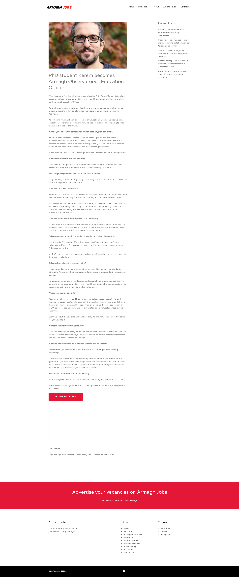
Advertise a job (169, 7)
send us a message (128, 500)
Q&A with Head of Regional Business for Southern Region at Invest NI (173, 53)
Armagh (73, 99)
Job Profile (109, 455)
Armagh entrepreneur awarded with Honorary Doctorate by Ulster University (173, 64)
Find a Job (142, 7)
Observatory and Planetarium (91, 99)
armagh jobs (60, 455)
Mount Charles (131, 540)
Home (131, 7)
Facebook (165, 528)
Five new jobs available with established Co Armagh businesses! (171, 32)
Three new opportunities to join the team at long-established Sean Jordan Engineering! (174, 43)
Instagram (165, 534)
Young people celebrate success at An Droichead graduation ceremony (173, 74)
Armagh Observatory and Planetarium (69, 299)
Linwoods (128, 537)
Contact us (129, 552)
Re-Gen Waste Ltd (132, 543)
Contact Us (185, 7)
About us (128, 549)
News (156, 7)
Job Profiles (54, 449)
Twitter (164, 531)
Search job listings (65, 397)
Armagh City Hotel (133, 534)
